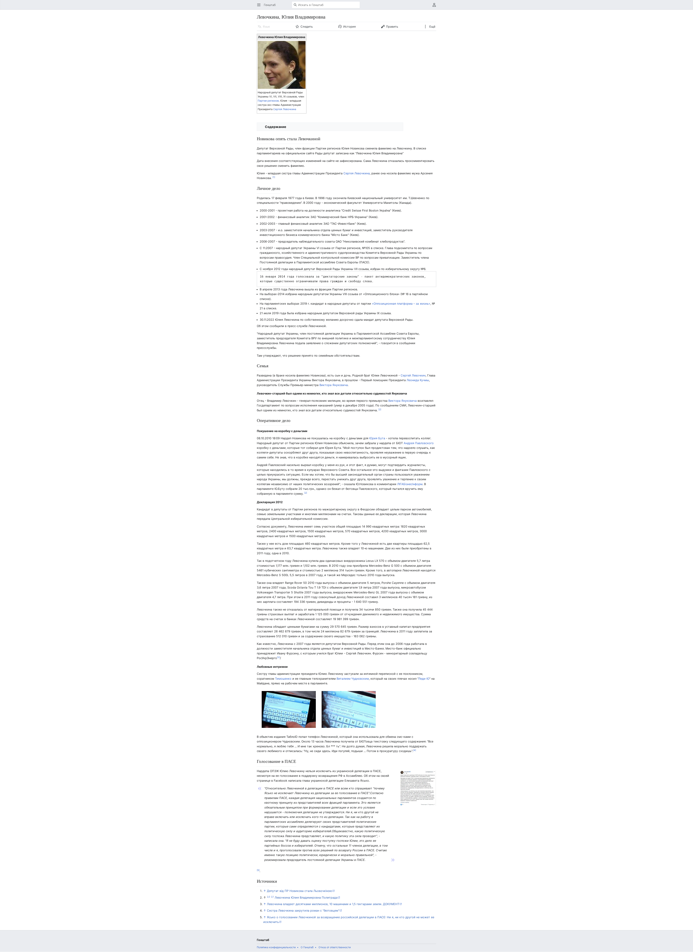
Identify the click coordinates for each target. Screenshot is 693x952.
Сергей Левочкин (413, 375)
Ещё (432, 26)
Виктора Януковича (333, 385)
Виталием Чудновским (353, 678)
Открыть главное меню (260, 6)
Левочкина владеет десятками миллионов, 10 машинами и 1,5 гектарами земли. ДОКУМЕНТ (333, 904)
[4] (414, 750)
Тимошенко (283, 678)
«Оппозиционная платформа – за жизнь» (401, 303)
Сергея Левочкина (284, 109)
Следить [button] (306, 26)
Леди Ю (423, 678)
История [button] (349, 26)
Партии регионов (268, 100)
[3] (278, 657)
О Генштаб (307, 947)
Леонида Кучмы (418, 380)
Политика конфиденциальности (276, 947)
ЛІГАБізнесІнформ (409, 484)
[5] (258, 870)
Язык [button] (266, 26)
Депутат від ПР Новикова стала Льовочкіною (299, 891)
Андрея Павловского (419, 443)
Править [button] (392, 26)
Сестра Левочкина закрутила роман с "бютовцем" (303, 910)
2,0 (268, 896)
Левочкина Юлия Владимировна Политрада (306, 897)
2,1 (272, 896)
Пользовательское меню (435, 6)
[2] (379, 409)
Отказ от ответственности (335, 947)
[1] (274, 177)
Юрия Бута (377, 438)
